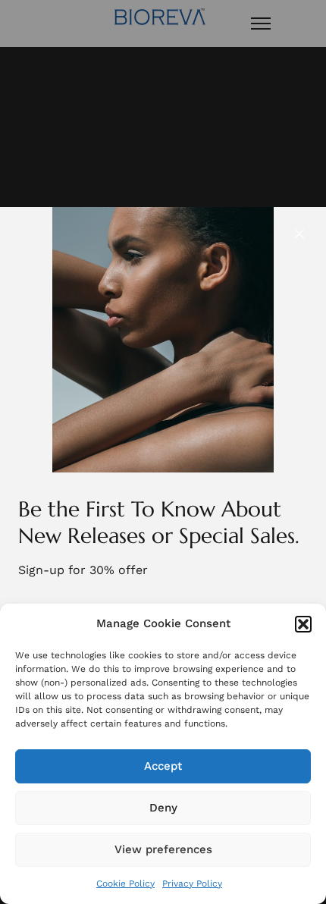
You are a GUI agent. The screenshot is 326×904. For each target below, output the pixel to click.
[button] (303, 624)
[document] (163, 452)
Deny (163, 808)
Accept (163, 766)
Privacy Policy (192, 883)
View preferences (163, 849)
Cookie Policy (125, 883)
